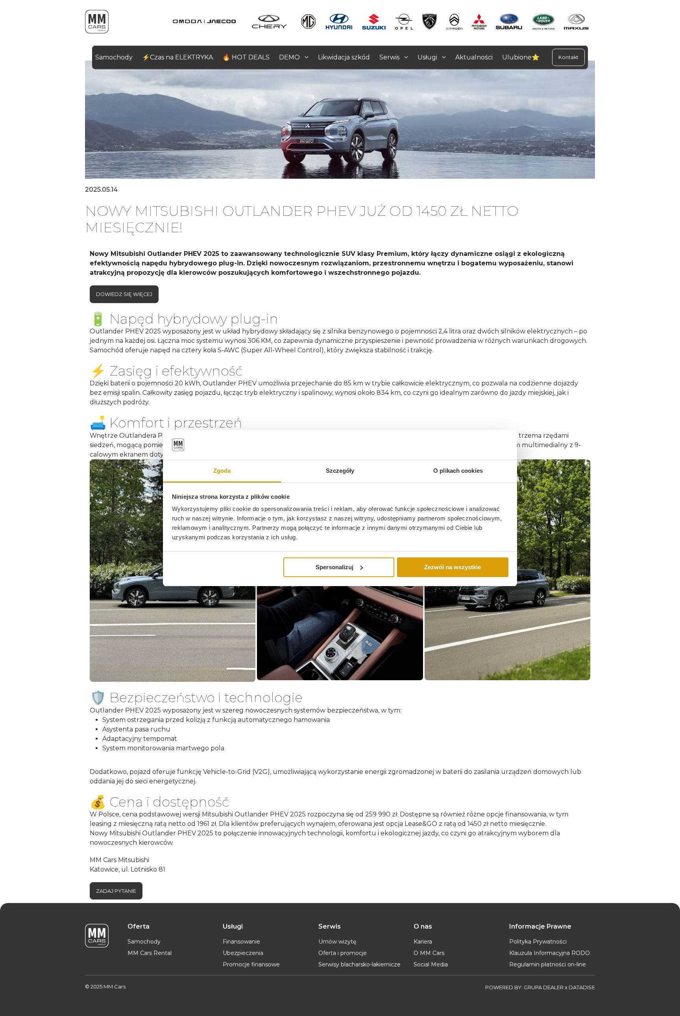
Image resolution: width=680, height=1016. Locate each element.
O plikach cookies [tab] (458, 470)
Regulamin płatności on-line (547, 964)
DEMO (290, 57)
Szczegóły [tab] (340, 470)
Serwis (390, 57)
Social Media (431, 964)
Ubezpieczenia (243, 953)
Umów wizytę (337, 941)
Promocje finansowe (251, 964)
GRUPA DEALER (544, 987)
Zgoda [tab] (222, 470)
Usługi (428, 57)
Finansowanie (241, 941)
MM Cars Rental (150, 953)
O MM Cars (429, 953)
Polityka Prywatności (538, 941)
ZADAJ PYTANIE (116, 891)
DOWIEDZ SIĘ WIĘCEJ (124, 294)
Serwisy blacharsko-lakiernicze (359, 964)
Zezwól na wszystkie (452, 567)
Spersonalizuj (334, 567)
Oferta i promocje (342, 953)
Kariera (423, 941)
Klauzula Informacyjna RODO (549, 953)
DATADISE (582, 987)
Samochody (144, 941)
